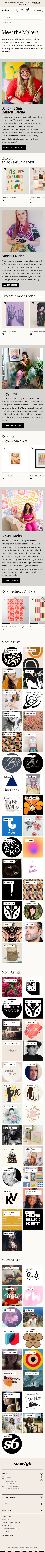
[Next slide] (41, 185)
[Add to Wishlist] (5, 169)
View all (40, 163)
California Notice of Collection (11, 1522)
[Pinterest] (41, 1479)
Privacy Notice (6, 1516)
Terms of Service (6, 1525)
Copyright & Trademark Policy (11, 1528)
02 (15, 194)
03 (24, 194)
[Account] (16, 10)
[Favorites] (21, 10)
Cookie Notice (6, 1519)
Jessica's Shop (10, 580)
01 (6, 194)
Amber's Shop (10, 285)
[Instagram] (41, 1475)
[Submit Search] (4, 17)
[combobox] (22, 17)
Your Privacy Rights (7, 1535)
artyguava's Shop (12, 425)
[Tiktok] (41, 1483)
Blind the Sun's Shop (14, 147)
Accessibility (6, 1532)
